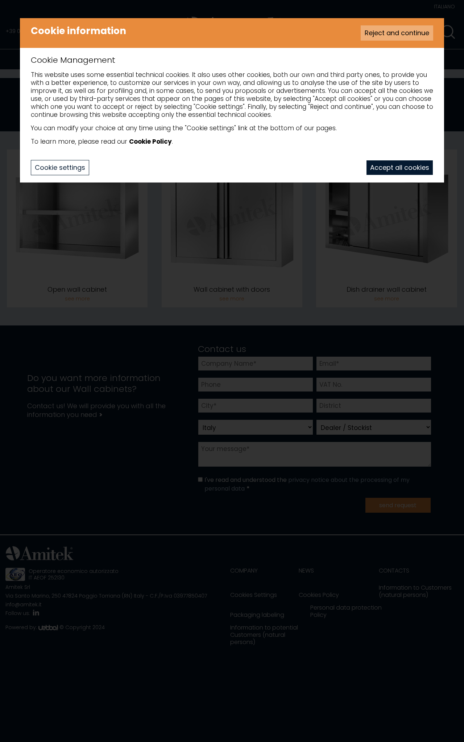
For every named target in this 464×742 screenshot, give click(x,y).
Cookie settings (60, 167)
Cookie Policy (150, 141)
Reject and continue (397, 32)
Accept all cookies (399, 167)
